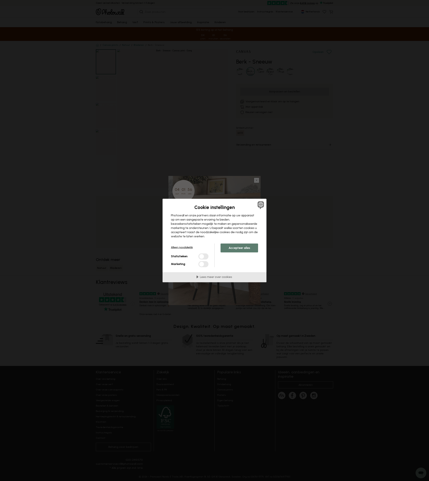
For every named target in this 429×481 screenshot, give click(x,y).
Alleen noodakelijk (182, 247)
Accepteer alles (239, 248)
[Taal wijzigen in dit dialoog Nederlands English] (260, 205)
